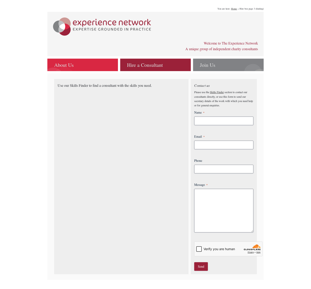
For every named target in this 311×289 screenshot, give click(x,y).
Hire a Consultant (145, 64)
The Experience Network (102, 26)
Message (201, 184)
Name (199, 112)
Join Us (207, 64)
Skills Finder (217, 92)
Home (234, 8)
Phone (198, 160)
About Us (64, 64)
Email (199, 136)
